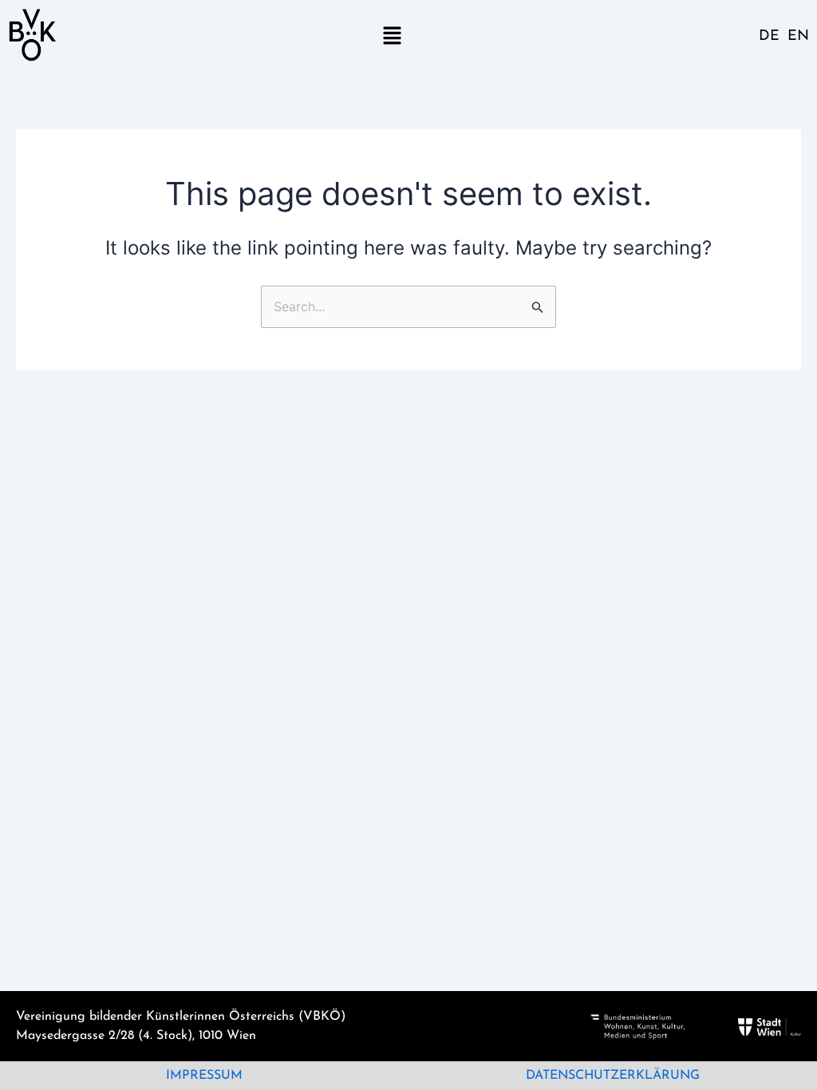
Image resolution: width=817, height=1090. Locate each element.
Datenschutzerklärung (613, 1075)
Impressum (204, 1075)
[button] (392, 34)
